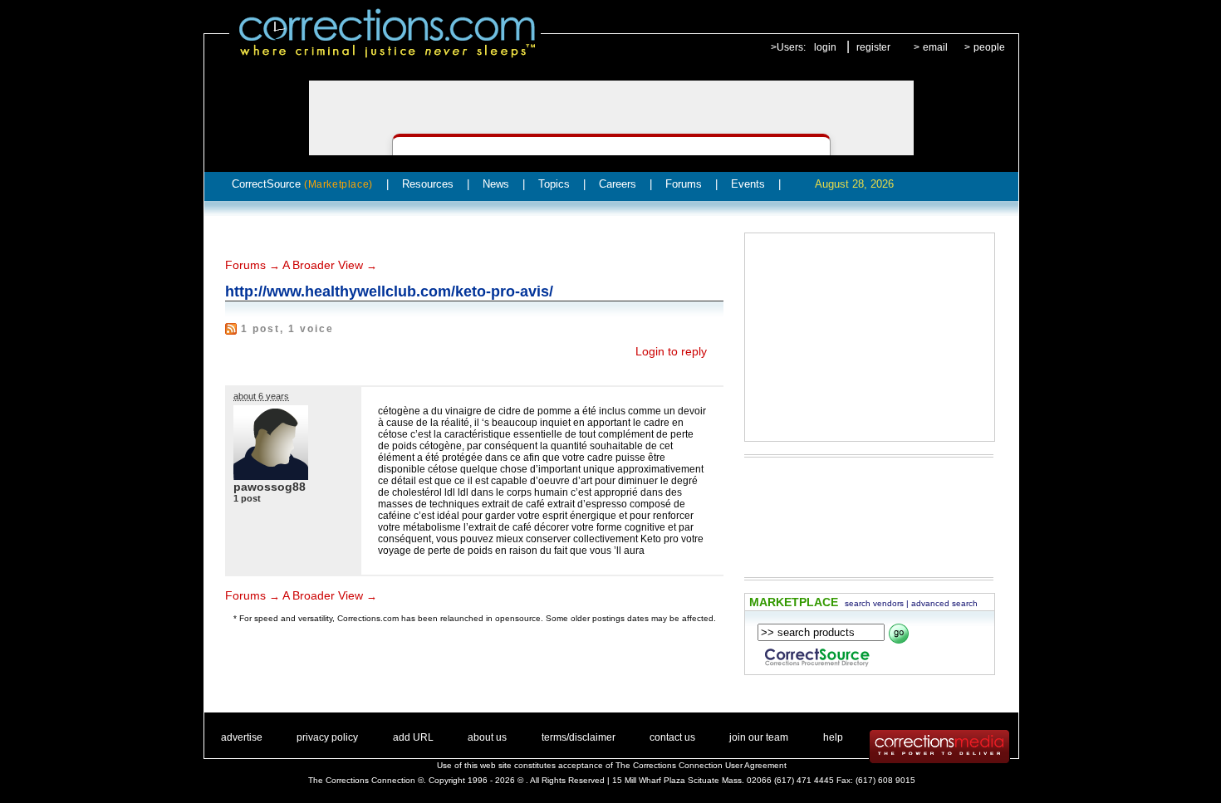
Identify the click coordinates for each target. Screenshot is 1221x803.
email (935, 47)
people (989, 47)
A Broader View (322, 265)
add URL (413, 737)
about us (487, 737)
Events (748, 184)
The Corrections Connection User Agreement (701, 765)
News (496, 184)
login (825, 47)
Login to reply (671, 351)
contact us (672, 737)
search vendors (874, 603)
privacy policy (327, 737)
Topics (554, 184)
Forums (683, 184)
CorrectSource (302, 184)
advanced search (944, 603)
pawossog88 (269, 486)
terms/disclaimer (578, 737)
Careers (617, 184)
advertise (241, 737)
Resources (428, 184)
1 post (247, 498)
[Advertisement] (869, 337)
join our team (758, 737)
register (873, 47)
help (833, 737)
